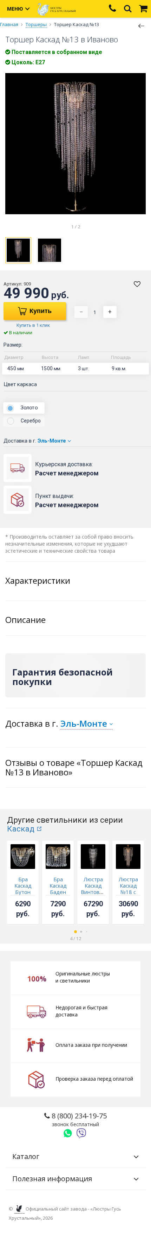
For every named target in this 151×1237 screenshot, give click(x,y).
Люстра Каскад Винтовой (93, 885)
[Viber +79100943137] (81, 1133)
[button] (75, 931)
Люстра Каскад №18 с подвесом (128, 889)
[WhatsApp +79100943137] (68, 1133)
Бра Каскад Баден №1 (58, 889)
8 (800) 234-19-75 (78, 1119)
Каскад (20, 829)
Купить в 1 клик (33, 325)
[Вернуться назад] (141, 25)
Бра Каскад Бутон (23, 885)
